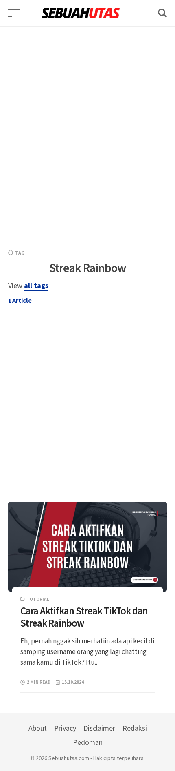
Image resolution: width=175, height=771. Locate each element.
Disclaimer (99, 728)
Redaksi (134, 728)
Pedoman (88, 742)
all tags (36, 285)
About (37, 728)
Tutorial (37, 599)
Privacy (65, 728)
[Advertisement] (87, 114)
